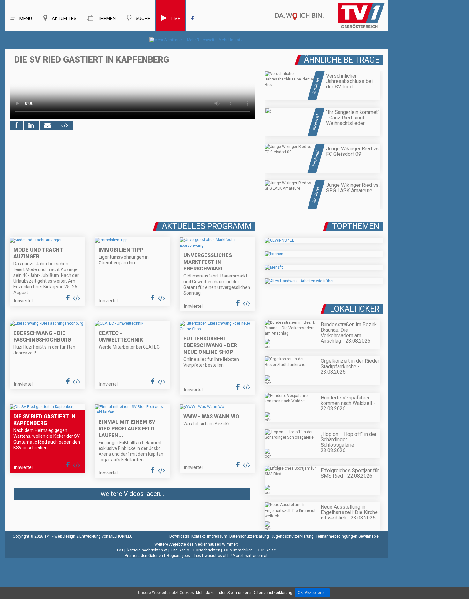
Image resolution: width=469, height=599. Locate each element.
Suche (143, 18)
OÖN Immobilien (238, 550)
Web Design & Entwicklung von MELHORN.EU (93, 536)
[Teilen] (48, 125)
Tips (197, 555)
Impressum (217, 536)
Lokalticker (354, 309)
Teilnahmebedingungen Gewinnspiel (348, 536)
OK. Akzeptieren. (312, 592)
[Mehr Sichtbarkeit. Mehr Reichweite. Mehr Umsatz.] (196, 40)
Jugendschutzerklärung (292, 536)
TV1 (119, 550)
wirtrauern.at (256, 555)
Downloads (179, 536)
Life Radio (180, 550)
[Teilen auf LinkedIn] (31, 125)
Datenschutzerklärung (249, 536)
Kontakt (198, 536)
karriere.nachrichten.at (147, 550)
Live (175, 18)
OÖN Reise (266, 550)
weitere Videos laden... (132, 493)
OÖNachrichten (206, 550)
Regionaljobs (178, 555)
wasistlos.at (216, 555)
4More (236, 555)
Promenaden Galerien (144, 555)
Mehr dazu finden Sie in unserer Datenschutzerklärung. (244, 592)
